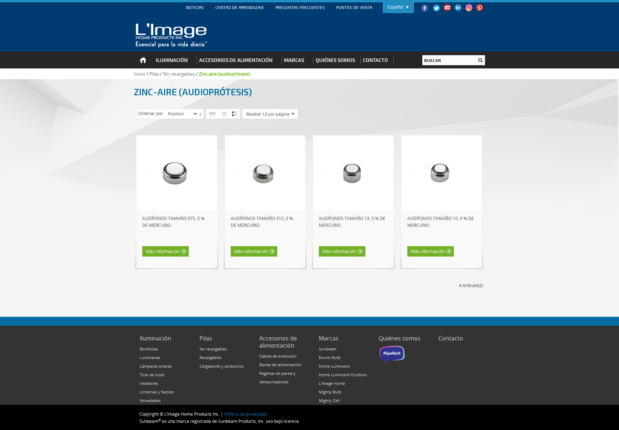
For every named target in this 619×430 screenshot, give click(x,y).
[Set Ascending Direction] (200, 113)
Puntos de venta (354, 7)
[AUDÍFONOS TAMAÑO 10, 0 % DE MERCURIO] (440, 140)
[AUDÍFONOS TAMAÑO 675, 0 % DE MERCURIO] (175, 140)
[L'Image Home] (171, 35)
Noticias (195, 7)
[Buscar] (480, 60)
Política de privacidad (245, 414)
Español (395, 7)
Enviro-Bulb (330, 357)
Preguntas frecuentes (300, 7)
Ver (212, 113)
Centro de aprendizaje (239, 7)
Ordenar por (150, 113)
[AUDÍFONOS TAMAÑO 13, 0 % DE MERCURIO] (351, 140)
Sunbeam (327, 349)
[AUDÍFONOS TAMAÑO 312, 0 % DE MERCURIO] (263, 140)
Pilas (154, 74)
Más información (162, 251)
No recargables (179, 74)
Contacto (450, 338)
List (234, 114)
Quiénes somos (400, 338)
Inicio (139, 74)
